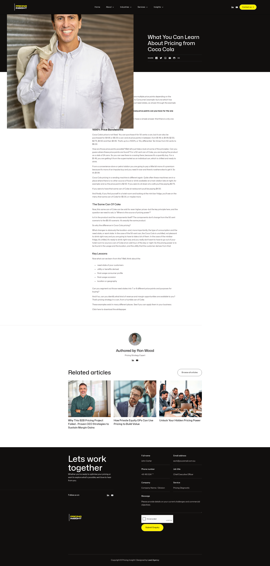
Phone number (148, 469)
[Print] (174, 58)
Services (141, 7)
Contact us (248, 7)
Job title (176, 469)
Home (97, 7)
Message (145, 496)
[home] (21, 7)
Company (145, 483)
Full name (145, 456)
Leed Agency (153, 560)
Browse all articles (190, 372)
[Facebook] (156, 58)
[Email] (170, 58)
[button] (110, 7)
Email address (179, 456)
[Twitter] (161, 58)
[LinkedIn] (165, 58)
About (108, 7)
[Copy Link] (178, 58)
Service (176, 483)
